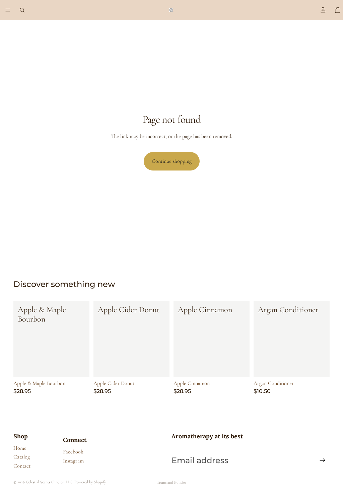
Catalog (21, 456)
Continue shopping (172, 161)
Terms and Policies (171, 482)
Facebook (73, 451)
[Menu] (7, 10)
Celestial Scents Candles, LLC (49, 482)
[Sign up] (323, 460)
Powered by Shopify (90, 482)
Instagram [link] (73, 460)
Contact (21, 465)
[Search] (22, 10)
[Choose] (79, 366)
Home (19, 448)
